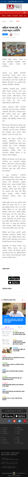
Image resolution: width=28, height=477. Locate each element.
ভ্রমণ (18, 439)
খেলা (25, 15)
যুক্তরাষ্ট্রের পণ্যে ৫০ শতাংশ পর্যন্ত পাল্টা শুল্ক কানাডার (12, 399)
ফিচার (18, 437)
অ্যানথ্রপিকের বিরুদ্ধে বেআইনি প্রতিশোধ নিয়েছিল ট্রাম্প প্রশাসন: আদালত (19, 342)
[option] (13, 2)
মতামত (4, 439)
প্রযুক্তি (18, 441)
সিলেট (18, 433)
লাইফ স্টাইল (6, 443)
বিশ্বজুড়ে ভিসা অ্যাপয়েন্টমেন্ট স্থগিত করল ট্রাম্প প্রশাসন (12, 371)
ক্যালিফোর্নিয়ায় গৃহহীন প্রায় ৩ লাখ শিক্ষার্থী (14, 1)
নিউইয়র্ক (19, 428)
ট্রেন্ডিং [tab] (21, 327)
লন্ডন (18, 431)
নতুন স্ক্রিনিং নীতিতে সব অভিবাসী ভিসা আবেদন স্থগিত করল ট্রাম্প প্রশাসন (13, 358)
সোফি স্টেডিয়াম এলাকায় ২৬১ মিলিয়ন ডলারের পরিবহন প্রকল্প (13, 365)
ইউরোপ (5, 431)
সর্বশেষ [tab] (8, 327)
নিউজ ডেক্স (16, 34)
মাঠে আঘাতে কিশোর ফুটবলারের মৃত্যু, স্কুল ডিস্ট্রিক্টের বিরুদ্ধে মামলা (12, 378)
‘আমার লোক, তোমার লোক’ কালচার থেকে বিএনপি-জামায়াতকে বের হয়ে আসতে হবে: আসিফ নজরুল (13, 320)
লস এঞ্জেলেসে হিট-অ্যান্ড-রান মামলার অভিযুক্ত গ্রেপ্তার (19, 333)
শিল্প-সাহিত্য (20, 443)
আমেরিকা (9, 15)
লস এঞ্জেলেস (15, 15)
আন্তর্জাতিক (5, 433)
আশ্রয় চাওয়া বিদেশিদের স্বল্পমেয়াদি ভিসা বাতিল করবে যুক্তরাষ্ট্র (13, 392)
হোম (5, 21)
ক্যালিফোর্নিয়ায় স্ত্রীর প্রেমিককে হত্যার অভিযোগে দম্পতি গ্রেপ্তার (13, 385)
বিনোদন (21, 15)
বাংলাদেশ (4, 15)
